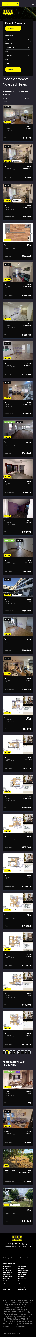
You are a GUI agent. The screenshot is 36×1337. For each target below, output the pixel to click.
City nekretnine (22, 1266)
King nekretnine (7, 1283)
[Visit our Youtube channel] (16, 1244)
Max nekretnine (22, 1280)
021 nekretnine (6, 1268)
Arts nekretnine (7, 1285)
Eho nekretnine (22, 1274)
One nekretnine (22, 1285)
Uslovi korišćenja (25, 1246)
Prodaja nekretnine (7, 1289)
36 (22, 1052)
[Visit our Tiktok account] (27, 1244)
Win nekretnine (22, 1276)
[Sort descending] (27, 101)
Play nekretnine (7, 1280)
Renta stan (5, 1287)
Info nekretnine (22, 1268)
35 (19, 1052)
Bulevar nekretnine (23, 1270)
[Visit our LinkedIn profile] (23, 1244)
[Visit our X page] (20, 1244)
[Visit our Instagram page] (13, 1244)
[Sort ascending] (24, 101)
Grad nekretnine (7, 1266)
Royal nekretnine (7, 1270)
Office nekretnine (7, 1272)
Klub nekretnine (7, 1274)
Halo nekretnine (22, 1272)
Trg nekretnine (22, 1283)
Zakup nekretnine (23, 1287)
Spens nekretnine (7, 1276)
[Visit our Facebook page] (9, 1244)
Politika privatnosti (11, 1246)
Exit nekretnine (22, 1278)
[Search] (17, 4)
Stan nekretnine (7, 1278)
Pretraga (10, 69)
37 (26, 1052)
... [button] (16, 1052)
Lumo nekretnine (22, 1289)
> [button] (29, 1052)
